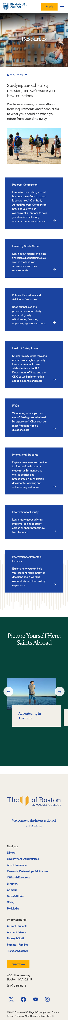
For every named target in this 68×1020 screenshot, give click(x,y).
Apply (49, 6)
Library (11, 852)
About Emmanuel (17, 865)
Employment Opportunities (23, 859)
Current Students (17, 926)
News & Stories (15, 896)
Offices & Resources (18, 877)
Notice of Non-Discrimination (30, 1016)
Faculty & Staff (15, 938)
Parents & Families (17, 944)
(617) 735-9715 (16, 985)
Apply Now (18, 964)
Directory (12, 883)
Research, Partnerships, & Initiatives (27, 871)
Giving (10, 902)
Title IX (50, 1016)
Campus (12, 890)
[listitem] (34, 702)
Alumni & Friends (16, 932)
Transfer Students (17, 951)
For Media (13, 908)
